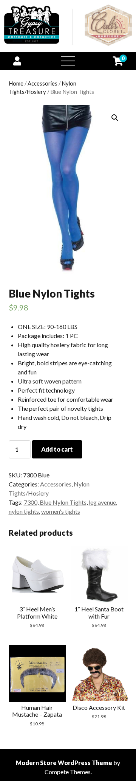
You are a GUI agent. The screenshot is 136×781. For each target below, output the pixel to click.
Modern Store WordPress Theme (64, 762)
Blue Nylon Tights (63, 502)
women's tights (60, 511)
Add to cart (57, 449)
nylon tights (24, 511)
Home (16, 83)
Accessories (42, 83)
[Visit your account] (17, 60)
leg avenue (102, 502)
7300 (30, 502)
